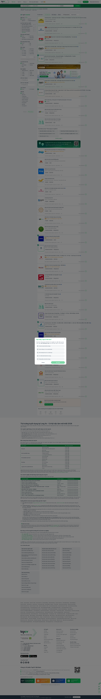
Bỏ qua (43, 362)
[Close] (65, 339)
